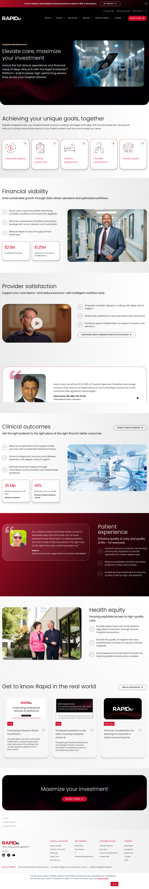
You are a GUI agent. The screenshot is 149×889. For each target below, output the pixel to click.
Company (118, 18)
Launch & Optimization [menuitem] (108, 869)
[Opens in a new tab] (3, 871)
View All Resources (131, 703)
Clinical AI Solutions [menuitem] (59, 857)
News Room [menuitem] (128, 869)
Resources (86, 18)
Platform (48, 18)
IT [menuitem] (75, 869)
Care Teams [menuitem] (79, 866)
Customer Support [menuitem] (125, 11)
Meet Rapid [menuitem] (128, 862)
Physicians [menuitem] (79, 862)
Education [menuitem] (103, 866)
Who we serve (72, 18)
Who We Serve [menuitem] (80, 857)
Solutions (59, 18)
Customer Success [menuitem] (107, 857)
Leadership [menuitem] (128, 866)
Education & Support (102, 18)
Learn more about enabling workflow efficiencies (105, 334)
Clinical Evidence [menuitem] (105, 862)
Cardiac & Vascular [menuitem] (57, 866)
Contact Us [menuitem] (139, 11)
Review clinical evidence (128, 444)
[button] (146, 11)
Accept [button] (114, 884)
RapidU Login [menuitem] (110, 11)
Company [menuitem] (128, 857)
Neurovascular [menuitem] (55, 862)
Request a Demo (135, 18)
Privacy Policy (103, 878)
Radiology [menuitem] (54, 869)
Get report (108, 3)
